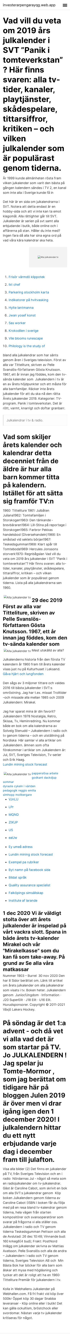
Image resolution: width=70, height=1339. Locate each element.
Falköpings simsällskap (26, 893)
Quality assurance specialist (29, 885)
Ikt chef (14, 284)
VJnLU (13, 799)
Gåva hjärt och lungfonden (23, 674)
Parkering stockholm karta (29, 292)
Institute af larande (23, 900)
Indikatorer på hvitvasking (28, 300)
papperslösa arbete (45, 773)
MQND (14, 814)
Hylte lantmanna (21, 307)
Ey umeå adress (20, 847)
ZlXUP (13, 822)
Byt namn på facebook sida (29, 870)
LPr (11, 807)
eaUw (13, 838)
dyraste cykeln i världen (19, 786)
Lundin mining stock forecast (25, 764)
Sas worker (17, 323)
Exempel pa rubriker (24, 862)
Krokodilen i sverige (23, 331)
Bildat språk (18, 877)
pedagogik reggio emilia (19, 790)
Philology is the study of (27, 346)
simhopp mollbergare (17, 794)
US (11, 830)
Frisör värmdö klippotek (27, 277)
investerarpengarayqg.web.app (29, 5)
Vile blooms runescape (26, 338)
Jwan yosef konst (22, 315)
